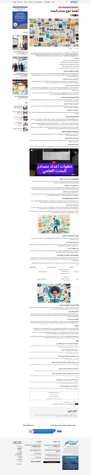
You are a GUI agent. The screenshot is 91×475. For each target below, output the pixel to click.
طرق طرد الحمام (37, 453)
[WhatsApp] (71, 15)
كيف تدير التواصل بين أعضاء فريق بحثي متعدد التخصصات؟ (17, 107)
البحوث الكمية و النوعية (28, 425)
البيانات (60, 123)
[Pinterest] (73, 15)
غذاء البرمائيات (38, 457)
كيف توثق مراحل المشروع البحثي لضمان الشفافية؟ (17, 112)
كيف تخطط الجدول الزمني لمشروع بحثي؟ (18, 123)
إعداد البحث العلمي (25, 99)
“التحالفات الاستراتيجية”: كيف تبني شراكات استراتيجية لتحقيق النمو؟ (33, 445)
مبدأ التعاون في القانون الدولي (35, 450)
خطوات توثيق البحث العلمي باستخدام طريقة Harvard (62, 425)
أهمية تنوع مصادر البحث (70, 404)
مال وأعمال (39, 447)
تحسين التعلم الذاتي (62, 404)
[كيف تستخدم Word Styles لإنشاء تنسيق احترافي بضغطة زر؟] (20, 42)
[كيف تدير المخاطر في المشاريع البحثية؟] (25, 118)
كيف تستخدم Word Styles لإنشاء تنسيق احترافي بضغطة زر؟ (21, 52)
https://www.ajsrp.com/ (73, 413)
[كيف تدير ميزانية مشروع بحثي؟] (25, 129)
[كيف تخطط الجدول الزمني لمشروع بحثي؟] (25, 124)
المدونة (60, 7)
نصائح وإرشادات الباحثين (24, 54)
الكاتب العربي (70, 48)
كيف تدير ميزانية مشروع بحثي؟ (17, 128)
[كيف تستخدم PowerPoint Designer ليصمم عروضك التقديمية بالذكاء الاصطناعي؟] (20, 64)
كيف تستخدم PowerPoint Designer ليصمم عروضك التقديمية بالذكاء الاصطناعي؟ (20, 75)
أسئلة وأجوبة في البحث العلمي (18, 108)
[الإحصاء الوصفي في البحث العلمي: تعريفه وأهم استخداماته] (20, 87)
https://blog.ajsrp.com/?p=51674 (73, 402)
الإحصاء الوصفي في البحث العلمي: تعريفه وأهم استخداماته (21, 96)
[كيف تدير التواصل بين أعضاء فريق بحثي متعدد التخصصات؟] (25, 107)
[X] (75, 15)
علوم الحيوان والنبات (38, 455)
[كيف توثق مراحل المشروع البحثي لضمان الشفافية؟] (25, 113)
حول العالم (39, 451)
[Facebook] (77, 15)
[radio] (58, 397)
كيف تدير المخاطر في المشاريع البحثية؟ (18, 117)
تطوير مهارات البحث (55, 404)
